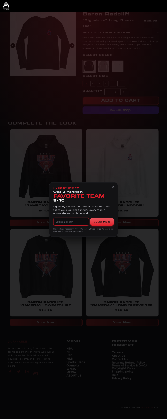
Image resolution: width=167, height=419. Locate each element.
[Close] (113, 187)
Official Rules (95, 229)
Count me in (102, 221)
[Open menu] (160, 6)
